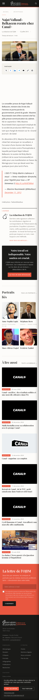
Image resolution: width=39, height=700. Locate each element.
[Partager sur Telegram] (19, 70)
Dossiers (5, 652)
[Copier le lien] (28, 70)
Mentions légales (26, 652)
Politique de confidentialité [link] (14, 695)
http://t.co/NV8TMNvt (24, 183)
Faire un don (7, 676)
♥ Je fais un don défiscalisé (19, 275)
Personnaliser (9, 693)
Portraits (5, 658)
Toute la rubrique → (29, 363)
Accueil (6, 12)
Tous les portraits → (29, 293)
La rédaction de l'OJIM (9, 32)
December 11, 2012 (13, 192)
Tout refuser (27, 689)
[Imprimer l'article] (32, 70)
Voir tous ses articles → (19, 240)
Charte (23, 649)
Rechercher (6, 668)
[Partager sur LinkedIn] (15, 70)
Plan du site (24, 658)
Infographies (7, 661)
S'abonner (9, 604)
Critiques (5, 655)
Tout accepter (11, 689)
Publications (7, 664)
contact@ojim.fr (15, 640)
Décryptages (18, 12)
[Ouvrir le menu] (3, 3)
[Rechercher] (35, 3)
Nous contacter (26, 655)
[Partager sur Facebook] (10, 70)
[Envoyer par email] (23, 70)
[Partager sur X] (6, 70)
